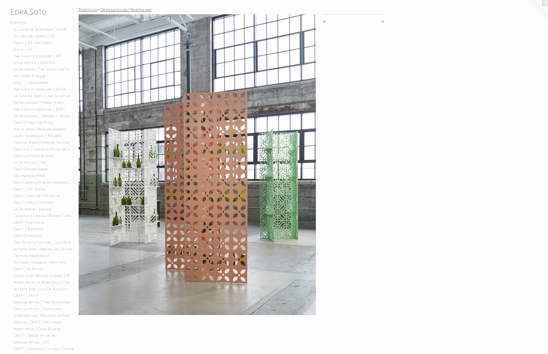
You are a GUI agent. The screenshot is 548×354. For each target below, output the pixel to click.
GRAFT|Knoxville (29, 222)
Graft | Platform (28, 229)
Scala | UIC (23, 49)
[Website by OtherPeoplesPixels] (535, 12)
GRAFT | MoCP (26, 295)
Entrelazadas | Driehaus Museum (44, 116)
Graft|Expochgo (28, 236)
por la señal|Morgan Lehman (40, 129)
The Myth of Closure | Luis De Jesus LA (44, 242)
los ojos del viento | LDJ (34, 36)
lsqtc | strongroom (31, 82)
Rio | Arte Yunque (29, 76)
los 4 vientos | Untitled (35, 63)
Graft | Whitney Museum (36, 196)
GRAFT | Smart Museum (34, 335)
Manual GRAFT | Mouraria (38, 322)
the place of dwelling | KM (38, 56)
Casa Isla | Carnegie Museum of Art (44, 149)
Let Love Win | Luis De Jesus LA (40, 289)
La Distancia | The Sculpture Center (44, 69)
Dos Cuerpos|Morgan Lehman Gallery (44, 182)
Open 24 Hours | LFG (31, 342)
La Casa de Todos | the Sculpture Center (44, 96)
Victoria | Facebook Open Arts (40, 262)
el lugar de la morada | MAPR (40, 29)
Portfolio (18, 23)
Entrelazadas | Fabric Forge (39, 102)
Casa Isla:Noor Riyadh (33, 156)
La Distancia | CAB (29, 162)
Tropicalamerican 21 (31, 256)
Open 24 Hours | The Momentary (43, 302)
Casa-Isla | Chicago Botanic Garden (44, 216)
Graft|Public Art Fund (33, 122)
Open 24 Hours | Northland (38, 309)
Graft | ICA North (29, 189)
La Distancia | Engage (33, 209)
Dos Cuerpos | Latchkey (34, 202)
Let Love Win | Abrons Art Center (43, 249)
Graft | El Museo (29, 269)
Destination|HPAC (30, 176)
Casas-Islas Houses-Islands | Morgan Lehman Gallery (44, 276)
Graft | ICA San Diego (32, 43)
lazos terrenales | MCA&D (38, 136)
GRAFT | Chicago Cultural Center (44, 349)
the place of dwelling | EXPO (39, 109)
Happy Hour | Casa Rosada (37, 329)
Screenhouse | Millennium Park (42, 315)
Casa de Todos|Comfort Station (41, 142)
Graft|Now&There (31, 169)
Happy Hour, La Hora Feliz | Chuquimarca (44, 282)
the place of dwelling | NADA (40, 89)
